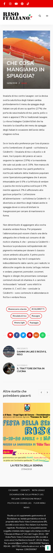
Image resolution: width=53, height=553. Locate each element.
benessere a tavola (17, 309)
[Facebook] (17, 335)
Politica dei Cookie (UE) (19, 503)
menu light (20, 322)
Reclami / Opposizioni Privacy (26, 499)
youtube (16, 3)
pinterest (22, 3)
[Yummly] (36, 335)
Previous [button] (41, 392)
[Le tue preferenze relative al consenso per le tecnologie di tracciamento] (48, 548)
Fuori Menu (39, 503)
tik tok (28, 3)
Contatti (25, 490)
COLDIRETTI (38, 309)
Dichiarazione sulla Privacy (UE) (26, 494)
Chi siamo (13, 490)
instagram (10, 3)
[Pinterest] (30, 335)
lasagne (36, 316)
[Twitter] (23, 335)
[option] (26, 437)
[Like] (10, 335)
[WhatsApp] (43, 335)
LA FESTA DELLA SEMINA (26, 465)
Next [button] (47, 392)
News (24, 83)
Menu (47, 16)
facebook (4, 3)
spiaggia (34, 322)
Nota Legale (38, 490)
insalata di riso (20, 316)
